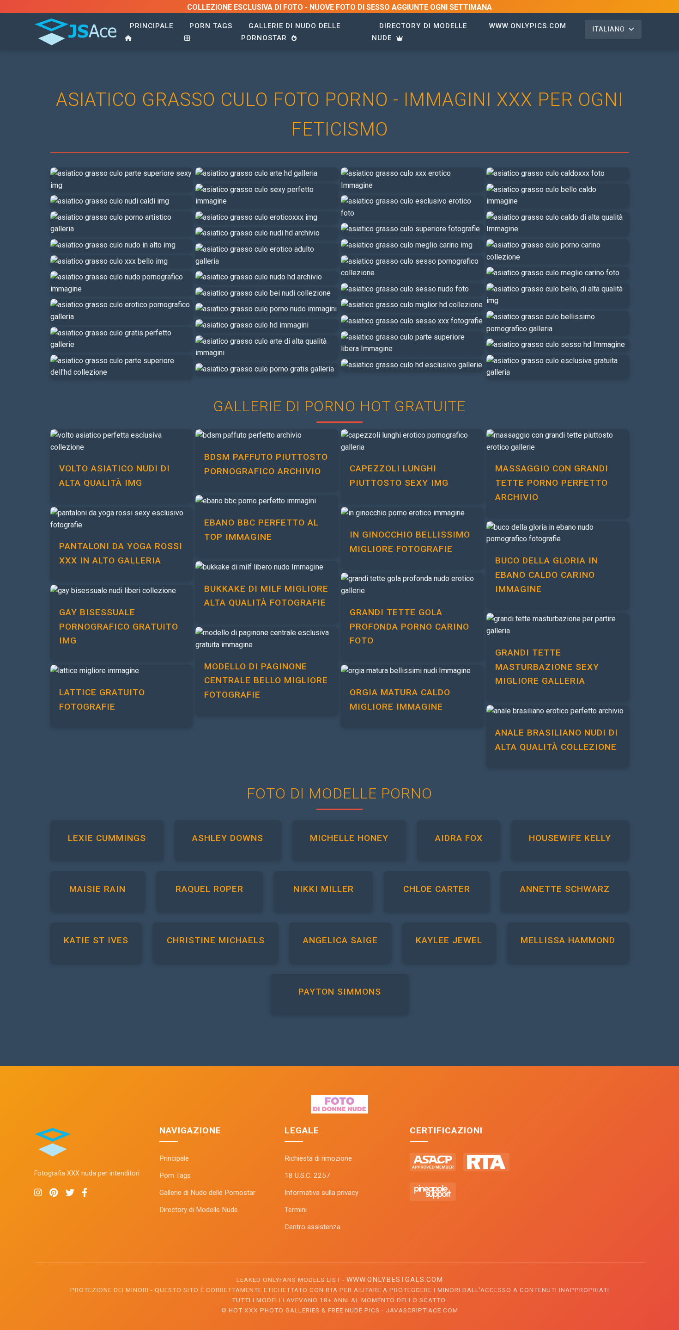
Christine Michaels (216, 940)
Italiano (608, 29)
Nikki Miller (323, 889)
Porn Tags (210, 26)
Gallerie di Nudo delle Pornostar (290, 32)
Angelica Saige (340, 940)
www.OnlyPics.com (527, 26)
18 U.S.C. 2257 (307, 1175)
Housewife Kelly (570, 838)
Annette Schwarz (565, 889)
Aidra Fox (459, 838)
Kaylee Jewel (449, 940)
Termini (296, 1210)
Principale (151, 26)
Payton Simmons (339, 991)
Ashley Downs (227, 838)
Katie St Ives (96, 940)
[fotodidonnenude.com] (340, 1111)
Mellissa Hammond (568, 940)
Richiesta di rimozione (318, 1158)
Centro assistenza (312, 1227)
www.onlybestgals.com (394, 1279)
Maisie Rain (97, 889)
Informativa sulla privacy (321, 1192)
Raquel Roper (209, 889)
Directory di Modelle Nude (419, 32)
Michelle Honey (349, 838)
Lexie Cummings (107, 838)
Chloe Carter (436, 889)
